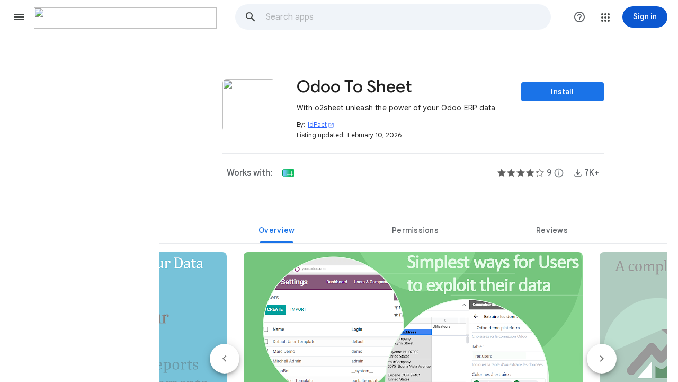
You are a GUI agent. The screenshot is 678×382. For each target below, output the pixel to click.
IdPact (321, 124)
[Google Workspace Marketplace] (125, 18)
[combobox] (407, 17)
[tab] (276, 230)
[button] (19, 17)
